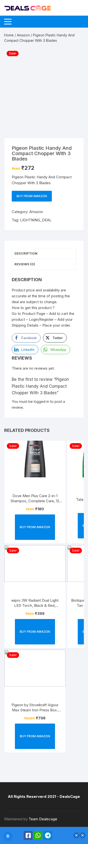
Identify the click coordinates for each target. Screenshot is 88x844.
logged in (41, 401)
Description (25, 253)
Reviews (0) (24, 264)
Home (9, 35)
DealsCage (70, 796)
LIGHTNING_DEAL (36, 220)
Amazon (23, 35)
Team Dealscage (43, 819)
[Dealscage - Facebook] (28, 835)
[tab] (44, 253)
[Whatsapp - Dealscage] (37, 835)
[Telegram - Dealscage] (47, 835)
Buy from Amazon (32, 196)
